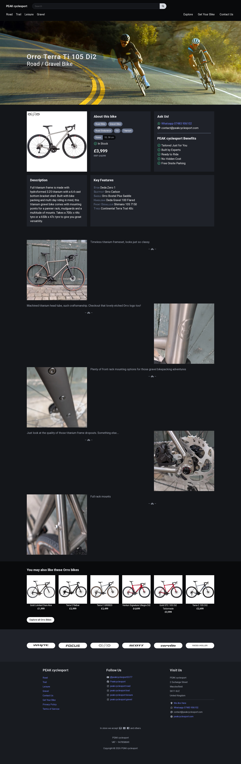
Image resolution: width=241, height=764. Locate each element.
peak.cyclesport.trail (120, 690)
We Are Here (180, 703)
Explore (188, 14)
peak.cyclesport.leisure (121, 695)
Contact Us (226, 14)
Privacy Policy (50, 704)
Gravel (41, 14)
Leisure (29, 14)
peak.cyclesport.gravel (121, 699)
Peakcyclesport (118, 681)
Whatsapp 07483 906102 (176, 123)
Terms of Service (51, 709)
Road (9, 14)
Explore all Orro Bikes (40, 619)
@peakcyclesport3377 (121, 677)
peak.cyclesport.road (120, 686)
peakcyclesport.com (183, 716)
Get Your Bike (206, 14)
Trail (18, 14)
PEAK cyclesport (16, 6)
